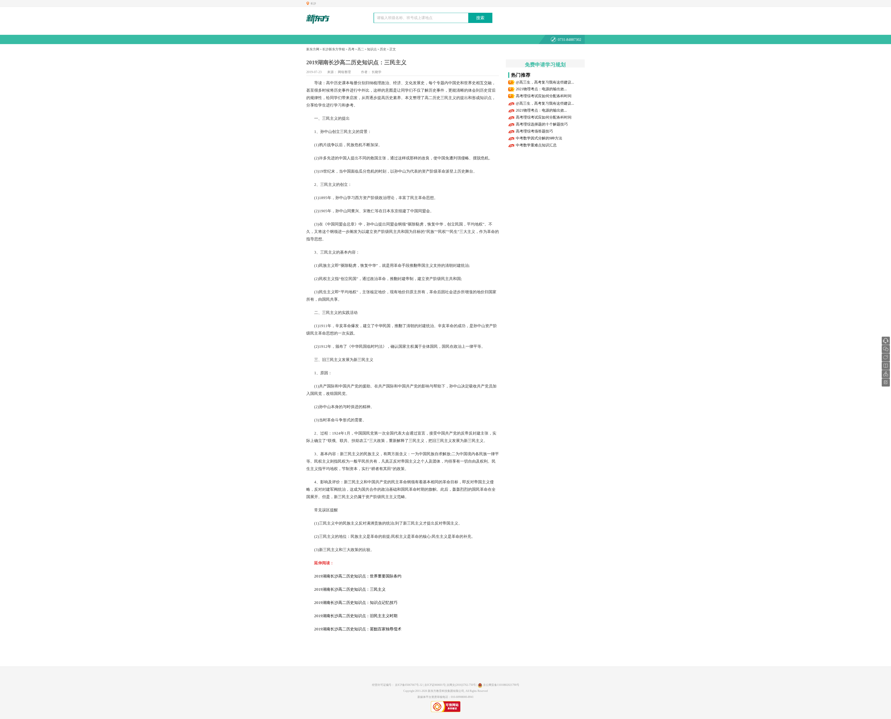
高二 (361, 49)
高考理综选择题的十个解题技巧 (542, 124)
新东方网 (312, 49)
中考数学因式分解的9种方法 (539, 138)
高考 (351, 49)
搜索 (480, 18)
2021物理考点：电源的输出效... (541, 89)
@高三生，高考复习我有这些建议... (545, 82)
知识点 (372, 49)
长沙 (313, 3)
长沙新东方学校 (333, 49)
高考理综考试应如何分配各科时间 (543, 96)
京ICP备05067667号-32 (409, 685)
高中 (330, 83)
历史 (383, 49)
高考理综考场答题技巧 (534, 131)
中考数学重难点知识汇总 (536, 145)
